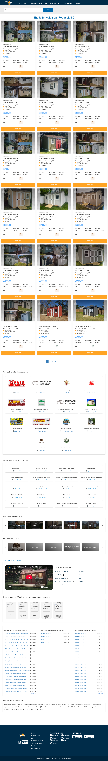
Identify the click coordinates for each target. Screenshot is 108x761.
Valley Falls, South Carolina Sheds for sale (16, 655)
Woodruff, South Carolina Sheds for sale (15, 658)
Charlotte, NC (42, 450)
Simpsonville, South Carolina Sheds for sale (16, 640)
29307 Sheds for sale (80, 661)
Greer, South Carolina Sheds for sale (15, 637)
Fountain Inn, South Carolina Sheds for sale (16, 646)
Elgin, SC (42, 412)
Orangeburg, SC (92, 412)
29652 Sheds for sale (80, 679)
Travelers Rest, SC (42, 392)
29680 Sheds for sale (80, 682)
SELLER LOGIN (68, 3)
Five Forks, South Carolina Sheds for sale (16, 643)
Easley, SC (67, 392)
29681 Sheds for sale (80, 685)
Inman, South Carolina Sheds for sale (15, 685)
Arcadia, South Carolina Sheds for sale (15, 673)
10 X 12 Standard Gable (47, 326)
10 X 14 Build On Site (82, 214)
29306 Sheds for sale (80, 664)
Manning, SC (17, 431)
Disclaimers (35, 748)
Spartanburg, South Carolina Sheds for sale (16, 634)
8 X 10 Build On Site (10, 326)
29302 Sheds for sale (80, 655)
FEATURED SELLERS (36, 3)
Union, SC (17, 392)
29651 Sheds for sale (80, 673)
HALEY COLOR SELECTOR (52, 3)
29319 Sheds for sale (80, 670)
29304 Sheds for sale (80, 667)
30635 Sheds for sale (80, 652)
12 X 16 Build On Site (46, 46)
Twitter (54, 743)
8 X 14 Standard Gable (83, 326)
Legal (33, 746)
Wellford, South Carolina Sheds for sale (15, 679)
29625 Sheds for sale (80, 646)
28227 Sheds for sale (80, 634)
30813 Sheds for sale (80, 637)
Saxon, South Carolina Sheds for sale (15, 661)
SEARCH (48, 10)
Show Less (33, 693)
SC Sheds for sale (46, 640)
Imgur (65, 740)
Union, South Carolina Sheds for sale (15, 652)
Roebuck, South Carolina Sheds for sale (15, 676)
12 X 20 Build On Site (46, 270)
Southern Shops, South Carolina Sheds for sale (17, 670)
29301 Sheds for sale (80, 658)
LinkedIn (55, 738)
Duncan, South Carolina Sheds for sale (15, 667)
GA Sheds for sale (46, 637)
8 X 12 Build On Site (82, 102)
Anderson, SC (92, 392)
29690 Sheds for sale (80, 640)
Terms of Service (37, 743)
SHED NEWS (22, 3)
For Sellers (35, 735)
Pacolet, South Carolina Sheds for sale (15, 682)
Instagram (66, 735)
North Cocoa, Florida (67, 431)
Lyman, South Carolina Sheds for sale (15, 664)
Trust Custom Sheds (46, 331)
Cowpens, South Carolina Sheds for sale (16, 688)
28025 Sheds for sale (80, 643)
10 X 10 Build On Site (10, 214)
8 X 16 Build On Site (46, 102)
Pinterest (66, 738)
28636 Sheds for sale (80, 649)
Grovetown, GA (67, 450)
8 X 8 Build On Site (82, 46)
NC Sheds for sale (46, 634)
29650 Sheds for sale (80, 676)
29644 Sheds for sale (80, 691)
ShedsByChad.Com (10, 51)
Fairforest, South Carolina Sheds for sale (16, 691)
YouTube (55, 740)
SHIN (33, 733)
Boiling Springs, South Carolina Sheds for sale (17, 649)
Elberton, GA (42, 431)
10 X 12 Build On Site (10, 46)
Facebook (55, 735)
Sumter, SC (67, 412)
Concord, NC (92, 431)
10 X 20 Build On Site (10, 102)
